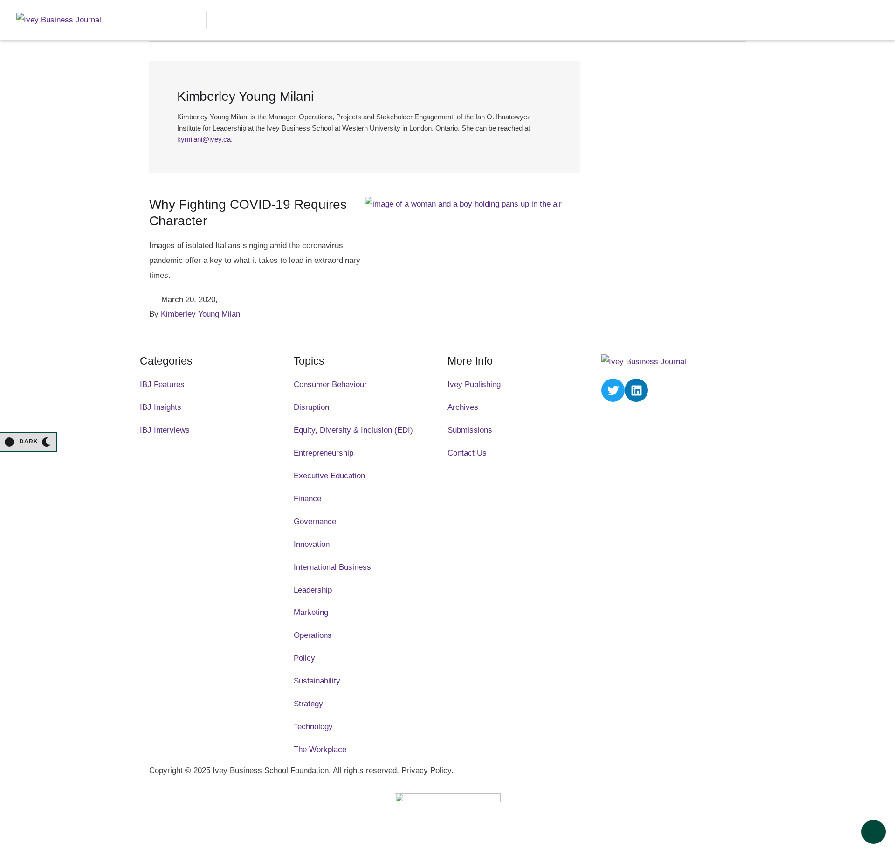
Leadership (313, 590)
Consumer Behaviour (330, 384)
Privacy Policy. (427, 770)
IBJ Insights (160, 407)
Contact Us (467, 453)
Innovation (312, 544)
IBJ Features (162, 384)
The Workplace (320, 749)
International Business (332, 567)
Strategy (308, 703)
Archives (463, 407)
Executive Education (329, 475)
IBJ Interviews (165, 430)
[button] (835, 20)
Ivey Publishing (474, 384)
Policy (304, 658)
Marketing (311, 612)
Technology (313, 726)
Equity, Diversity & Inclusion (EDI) (353, 430)
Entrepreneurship (323, 453)
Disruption (311, 407)
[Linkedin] (636, 390)
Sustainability (317, 681)
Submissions (470, 430)
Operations (313, 635)
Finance (307, 498)
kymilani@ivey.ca (204, 139)
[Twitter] (613, 390)
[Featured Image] (463, 204)
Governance (315, 521)
